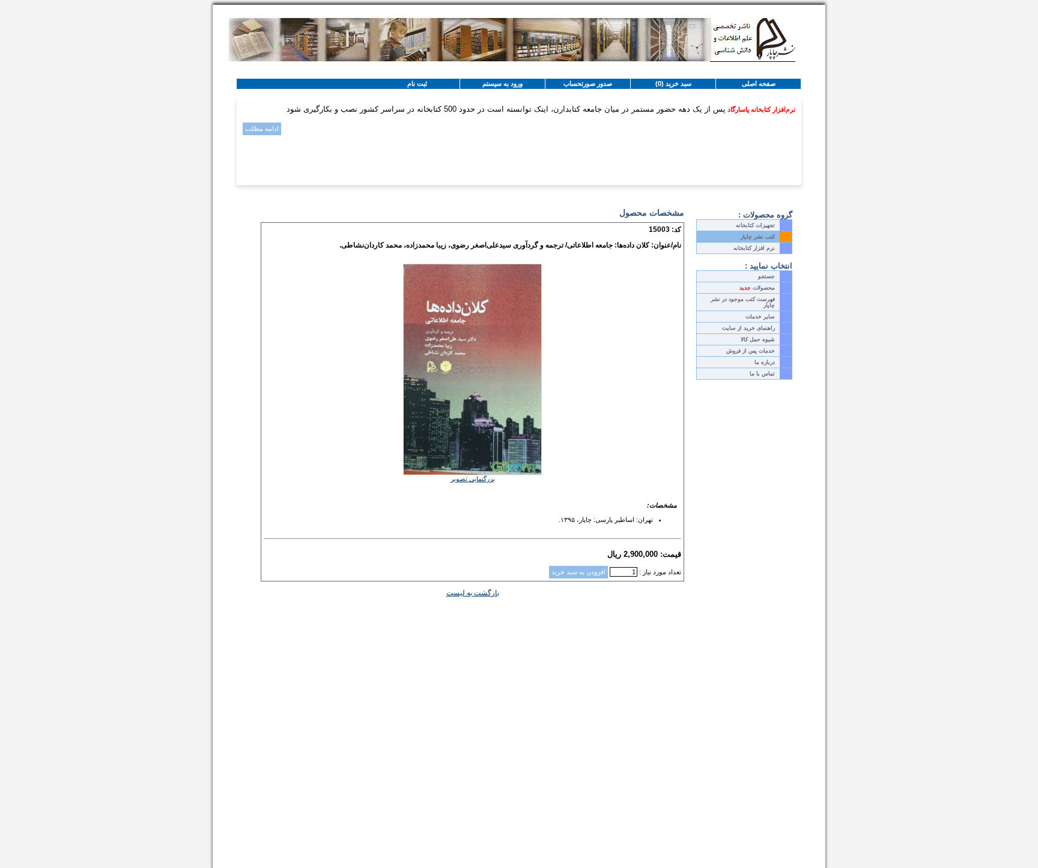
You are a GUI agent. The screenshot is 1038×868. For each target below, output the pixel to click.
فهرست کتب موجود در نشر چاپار (743, 302)
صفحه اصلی (758, 83)
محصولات (757, 288)
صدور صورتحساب (587, 83)
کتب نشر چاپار (758, 237)
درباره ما (764, 362)
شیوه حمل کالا (758, 339)
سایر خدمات (760, 317)
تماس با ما (762, 374)
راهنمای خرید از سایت (748, 328)
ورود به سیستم (502, 83)
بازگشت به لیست (472, 593)
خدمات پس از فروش (750, 351)
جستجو (766, 276)
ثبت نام (417, 83)
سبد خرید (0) (673, 83)
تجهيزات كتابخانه (755, 225)
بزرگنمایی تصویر (473, 478)
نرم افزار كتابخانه (754, 248)
